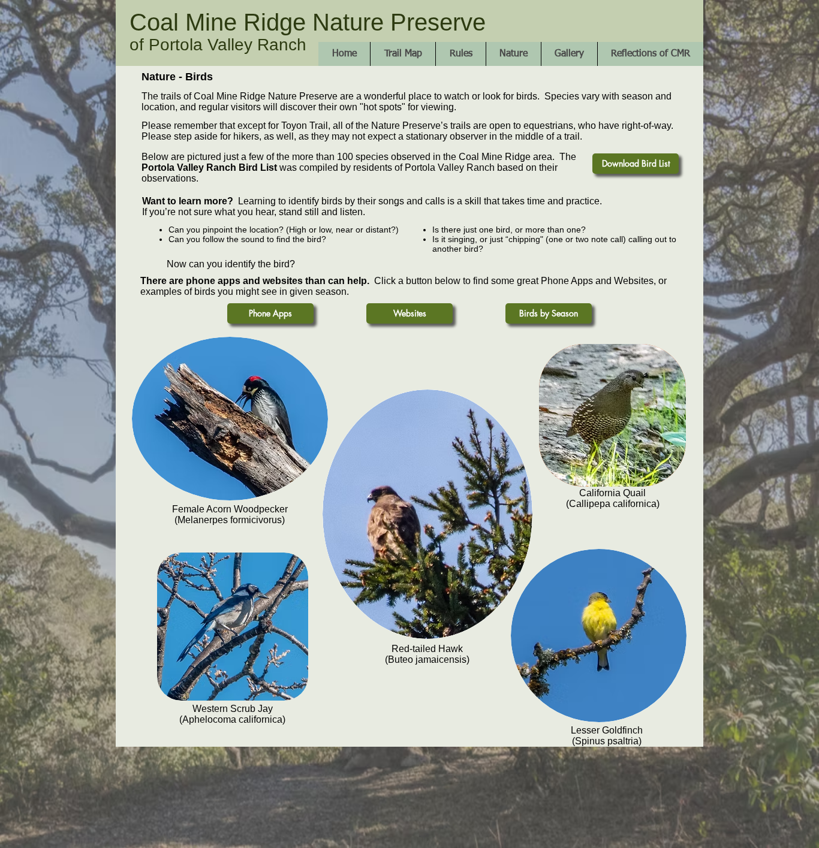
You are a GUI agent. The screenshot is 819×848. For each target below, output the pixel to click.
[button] (513, 54)
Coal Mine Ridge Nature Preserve (308, 22)
